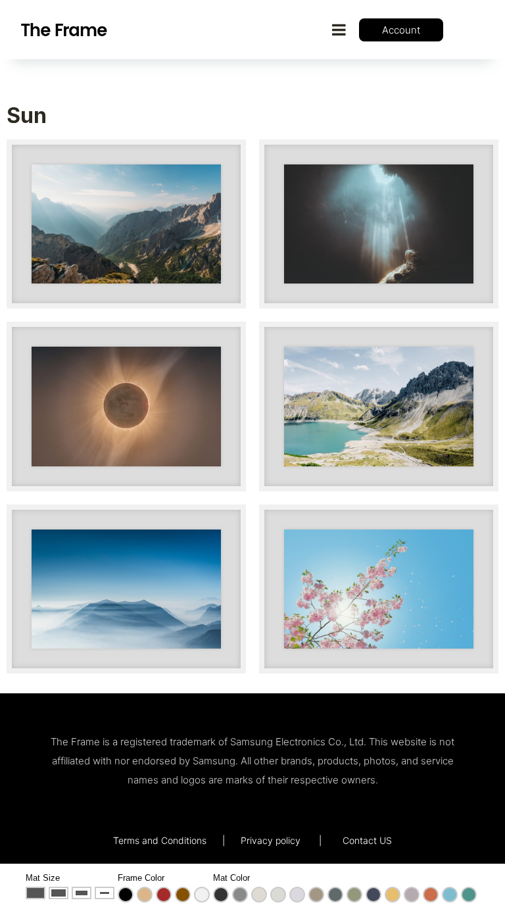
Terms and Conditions (159, 840)
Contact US (367, 840)
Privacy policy (271, 840)
